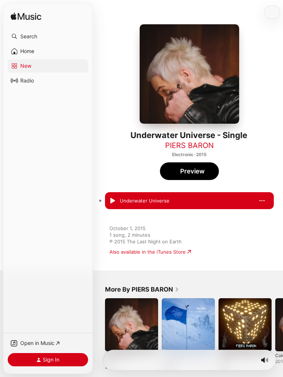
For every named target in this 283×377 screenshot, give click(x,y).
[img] (26, 17)
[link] (142, 289)
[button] (48, 36)
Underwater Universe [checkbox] (145, 201)
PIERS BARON (189, 145)
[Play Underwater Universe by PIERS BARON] (112, 200)
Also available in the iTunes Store (147, 252)
